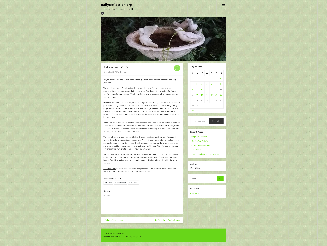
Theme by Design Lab (133, 236)
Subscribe (216, 121)
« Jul (192, 110)
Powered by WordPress (112, 236)
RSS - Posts (194, 193)
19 (206, 95)
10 (197, 89)
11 (201, 89)
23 (193, 100)
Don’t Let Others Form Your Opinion (205, 154)
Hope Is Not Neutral (199, 137)
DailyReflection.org (116, 5)
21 (216, 95)
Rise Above (196, 150)
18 (202, 95)
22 (221, 95)
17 (197, 95)
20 (212, 95)
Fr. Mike (124, 72)
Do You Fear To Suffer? (200, 141)
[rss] (102, 13)
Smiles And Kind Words (201, 145)
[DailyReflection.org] (163, 39)
